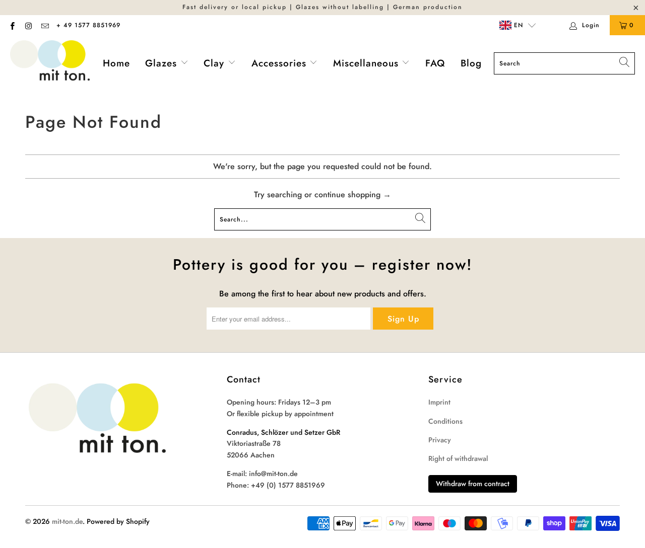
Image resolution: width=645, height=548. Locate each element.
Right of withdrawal (458, 458)
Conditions (445, 421)
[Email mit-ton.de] (44, 25)
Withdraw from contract (472, 484)
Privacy (439, 440)
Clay (216, 63)
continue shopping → (352, 194)
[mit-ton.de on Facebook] (12, 25)
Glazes (162, 63)
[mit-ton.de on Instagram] (28, 25)
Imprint (439, 402)
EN (517, 25)
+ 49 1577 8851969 (88, 25)
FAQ (435, 63)
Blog (471, 63)
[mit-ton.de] (50, 63)
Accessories (280, 63)
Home (116, 63)
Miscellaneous (367, 63)
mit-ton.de (67, 521)
